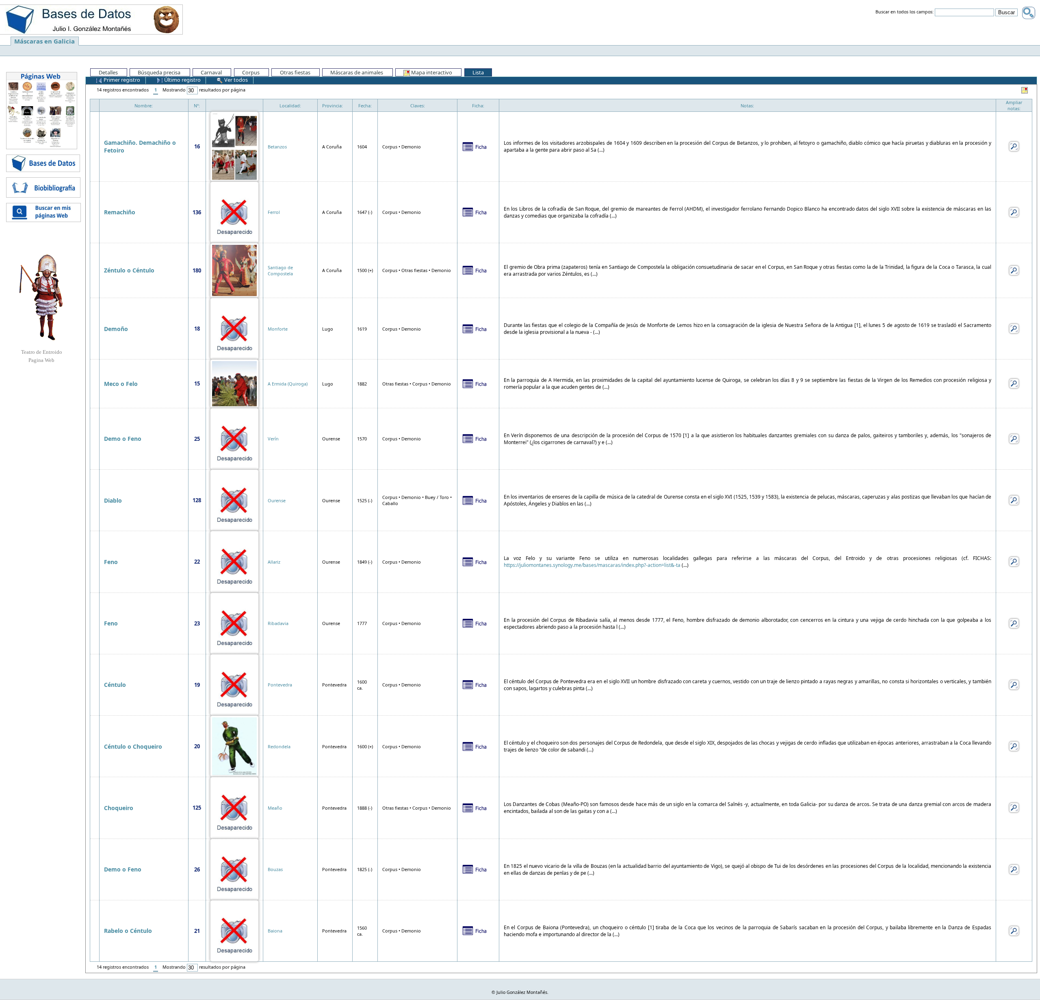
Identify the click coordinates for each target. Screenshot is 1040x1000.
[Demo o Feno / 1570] (234, 438)
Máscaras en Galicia (44, 41)
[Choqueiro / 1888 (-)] (234, 807)
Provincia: (332, 105)
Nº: (197, 105)
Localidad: (290, 105)
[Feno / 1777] (234, 623)
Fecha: (365, 105)
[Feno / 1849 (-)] (234, 561)
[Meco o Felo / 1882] (234, 383)
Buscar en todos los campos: (904, 12)
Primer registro (121, 79)
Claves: (417, 105)
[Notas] (1014, 146)
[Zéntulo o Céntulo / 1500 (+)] (234, 270)
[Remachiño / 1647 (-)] (234, 212)
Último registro (182, 79)
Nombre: (143, 105)
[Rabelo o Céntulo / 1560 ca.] (234, 930)
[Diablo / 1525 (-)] (234, 500)
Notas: (747, 105)
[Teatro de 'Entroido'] (41, 297)
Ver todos (235, 79)
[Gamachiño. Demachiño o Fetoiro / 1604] (234, 146)
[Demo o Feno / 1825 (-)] (234, 869)
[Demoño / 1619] (234, 328)
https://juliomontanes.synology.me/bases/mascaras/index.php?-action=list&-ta (592, 565)
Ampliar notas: (1014, 105)
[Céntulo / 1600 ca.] (234, 684)
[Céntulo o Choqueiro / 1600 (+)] (234, 746)
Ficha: (478, 105)
